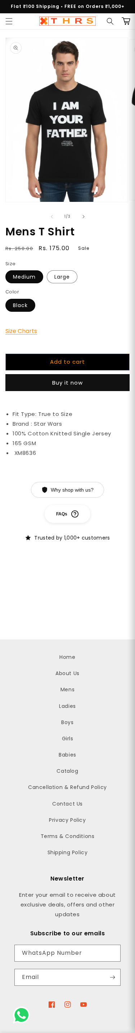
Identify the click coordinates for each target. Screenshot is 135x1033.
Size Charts (21, 331)
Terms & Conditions (68, 836)
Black (20, 305)
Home (67, 657)
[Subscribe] (112, 977)
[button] (9, 21)
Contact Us (67, 803)
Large (62, 276)
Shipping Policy (68, 852)
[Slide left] (52, 217)
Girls (67, 738)
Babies (67, 754)
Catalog (67, 771)
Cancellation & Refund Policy (67, 787)
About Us (67, 673)
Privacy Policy (67, 820)
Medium (24, 276)
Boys (67, 722)
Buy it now (67, 382)
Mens (67, 689)
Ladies (67, 706)
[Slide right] (83, 217)
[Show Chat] (23, 1015)
